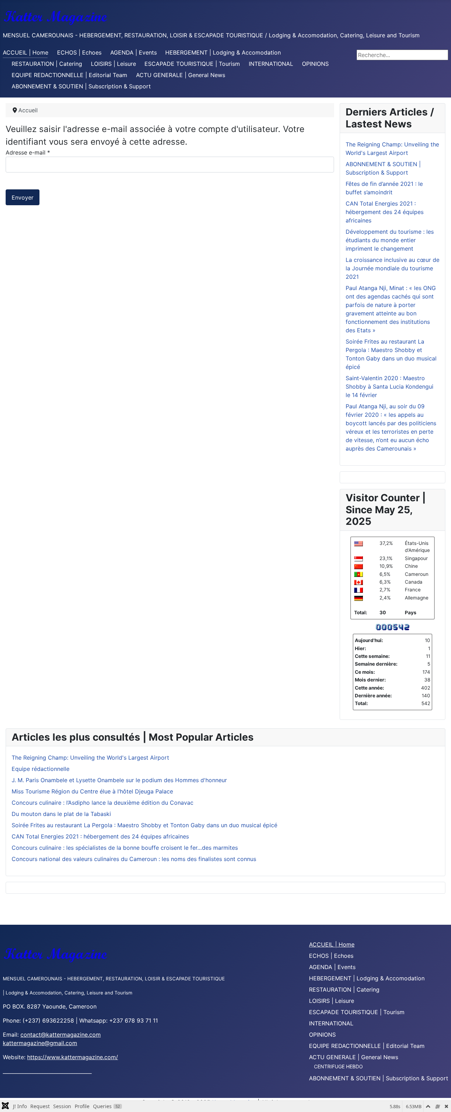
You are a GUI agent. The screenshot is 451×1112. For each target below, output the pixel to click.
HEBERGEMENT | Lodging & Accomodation (223, 52)
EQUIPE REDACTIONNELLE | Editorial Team (69, 74)
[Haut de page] (438, 1099)
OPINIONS (315, 63)
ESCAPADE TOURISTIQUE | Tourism (192, 63)
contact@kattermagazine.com (60, 1034)
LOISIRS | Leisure (113, 63)
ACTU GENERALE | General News (180, 74)
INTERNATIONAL (271, 63)
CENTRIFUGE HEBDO (338, 1066)
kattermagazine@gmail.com (40, 1043)
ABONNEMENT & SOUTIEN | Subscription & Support (81, 86)
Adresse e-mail (28, 152)
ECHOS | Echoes (79, 52)
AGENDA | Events (133, 52)
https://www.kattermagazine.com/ (72, 1057)
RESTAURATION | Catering (47, 63)
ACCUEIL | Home (25, 52)
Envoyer (22, 197)
